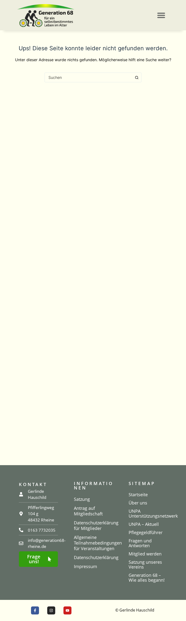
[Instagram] (51, 610)
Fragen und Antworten (140, 543)
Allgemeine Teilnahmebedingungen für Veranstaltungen (93, 542)
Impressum (85, 566)
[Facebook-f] (35, 610)
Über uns (138, 503)
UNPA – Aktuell (144, 524)
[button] (161, 15)
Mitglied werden (145, 554)
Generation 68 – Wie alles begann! (147, 577)
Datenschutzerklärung (93, 557)
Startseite (138, 494)
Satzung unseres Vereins (145, 564)
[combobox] (88, 77)
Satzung (82, 499)
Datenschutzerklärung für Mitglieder (93, 525)
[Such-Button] (136, 77)
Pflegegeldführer (146, 532)
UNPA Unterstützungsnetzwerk (148, 513)
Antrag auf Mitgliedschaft (88, 511)
